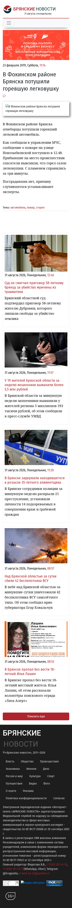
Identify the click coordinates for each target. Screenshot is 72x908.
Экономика (13, 769)
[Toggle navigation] (9, 23)
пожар (31, 207)
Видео (33, 783)
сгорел (40, 207)
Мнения (31, 769)
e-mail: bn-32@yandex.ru (34, 873)
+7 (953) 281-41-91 (56, 864)
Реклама (28, 791)
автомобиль (18, 207)
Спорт (51, 776)
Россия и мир (14, 776)
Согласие (59, 798)
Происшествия (49, 761)
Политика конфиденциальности (26, 798)
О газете (11, 791)
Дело (46, 769)
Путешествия (14, 783)
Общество (27, 761)
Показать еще (36, 716)
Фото (46, 783)
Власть (10, 761)
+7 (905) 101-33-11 (13, 869)
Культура (35, 776)
